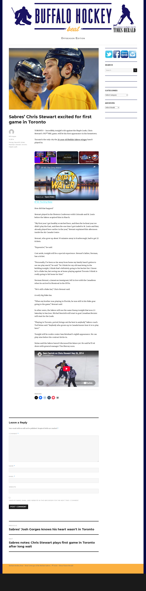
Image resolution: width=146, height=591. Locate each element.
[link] (38, 167)
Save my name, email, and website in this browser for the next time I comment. (44, 500)
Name (12, 466)
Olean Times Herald (66, 566)
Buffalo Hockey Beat (16, 566)
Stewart (18, 144)
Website (12, 487)
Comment (14, 434)
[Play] (90, 157)
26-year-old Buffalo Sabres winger (72, 139)
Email (12, 476)
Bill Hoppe (12, 136)
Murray (11, 142)
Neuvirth (17, 142)
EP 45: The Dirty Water (51, 167)
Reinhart (12, 144)
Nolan (23, 142)
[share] (94, 167)
